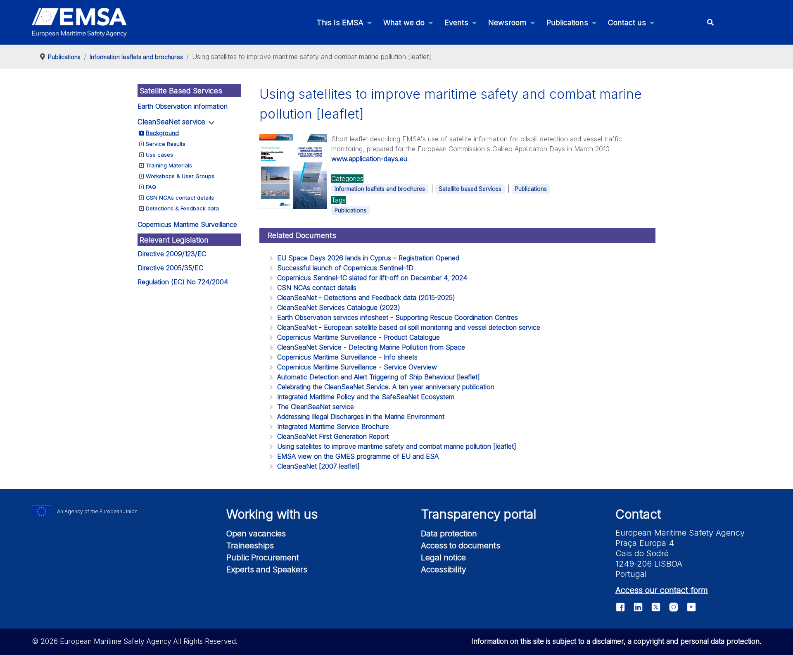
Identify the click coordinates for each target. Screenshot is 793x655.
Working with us (272, 514)
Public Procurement (262, 557)
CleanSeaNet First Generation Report (333, 436)
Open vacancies (256, 533)
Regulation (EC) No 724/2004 (183, 282)
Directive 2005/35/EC (170, 268)
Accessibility (443, 569)
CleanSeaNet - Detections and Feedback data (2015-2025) (366, 297)
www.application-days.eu (369, 159)
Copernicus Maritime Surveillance (187, 224)
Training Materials (169, 165)
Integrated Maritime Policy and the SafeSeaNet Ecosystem (365, 397)
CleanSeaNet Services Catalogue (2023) (338, 307)
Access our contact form (661, 590)
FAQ (151, 186)
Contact (638, 514)
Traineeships (250, 545)
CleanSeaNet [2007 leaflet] (318, 466)
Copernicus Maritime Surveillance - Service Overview (357, 367)
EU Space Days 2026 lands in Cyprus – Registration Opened (368, 258)
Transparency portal (479, 514)
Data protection (449, 533)
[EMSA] (79, 22)
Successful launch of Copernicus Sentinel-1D (345, 268)
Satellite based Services (470, 189)
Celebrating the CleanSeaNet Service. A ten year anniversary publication (385, 387)
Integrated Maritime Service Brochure (333, 426)
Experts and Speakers (266, 569)
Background (162, 132)
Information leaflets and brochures (380, 189)
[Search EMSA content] (710, 22)
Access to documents (460, 545)
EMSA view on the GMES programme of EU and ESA (358, 456)
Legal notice (443, 557)
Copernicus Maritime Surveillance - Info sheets (347, 357)
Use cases (159, 154)
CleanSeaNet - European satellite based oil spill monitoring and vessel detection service (408, 327)
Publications (531, 189)
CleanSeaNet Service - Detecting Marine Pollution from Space (371, 347)
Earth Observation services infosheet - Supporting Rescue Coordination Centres (397, 317)
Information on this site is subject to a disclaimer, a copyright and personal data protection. (616, 641)
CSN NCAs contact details (180, 197)
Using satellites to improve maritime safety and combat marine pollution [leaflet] (396, 446)
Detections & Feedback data (182, 208)
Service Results (165, 144)
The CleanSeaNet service (315, 407)
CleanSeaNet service (171, 122)
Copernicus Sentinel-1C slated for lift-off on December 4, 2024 (372, 278)
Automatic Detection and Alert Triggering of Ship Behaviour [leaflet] (378, 377)
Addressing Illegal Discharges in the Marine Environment (360, 416)
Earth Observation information (183, 106)
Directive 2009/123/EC (172, 254)
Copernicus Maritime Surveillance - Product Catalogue (358, 337)
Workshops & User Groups (180, 176)
